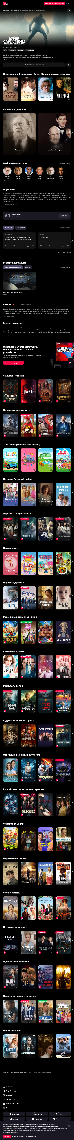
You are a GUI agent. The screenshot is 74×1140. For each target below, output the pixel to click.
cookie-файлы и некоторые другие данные (25, 1126)
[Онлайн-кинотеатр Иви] (6, 3)
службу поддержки (29, 1136)
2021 (7, 47)
